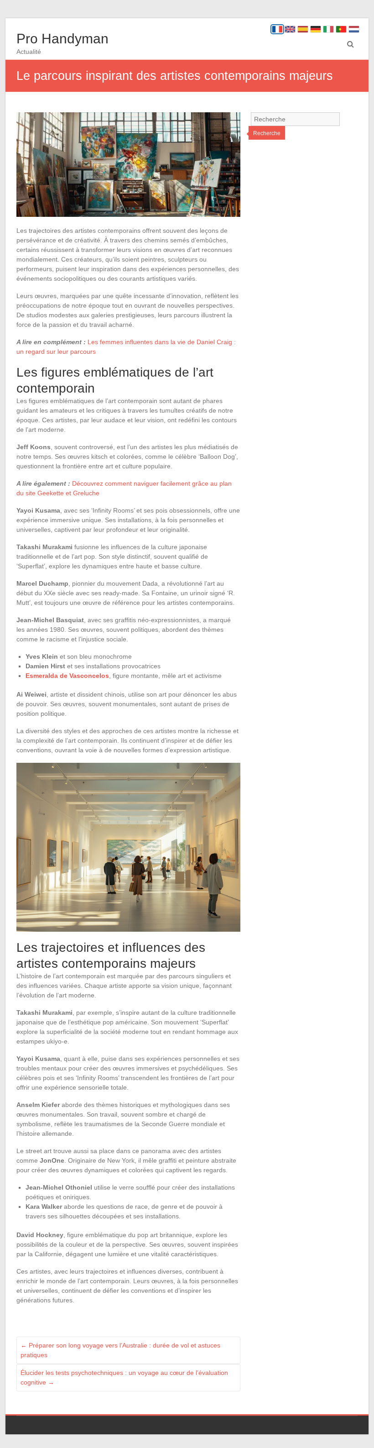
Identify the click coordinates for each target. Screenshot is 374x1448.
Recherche (266, 133)
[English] (290, 29)
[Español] (302, 29)
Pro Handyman (62, 38)
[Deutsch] (315, 29)
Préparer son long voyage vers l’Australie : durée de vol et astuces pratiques (120, 1350)
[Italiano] (328, 29)
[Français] (277, 29)
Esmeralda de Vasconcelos (67, 675)
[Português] (341, 29)
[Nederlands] (353, 29)
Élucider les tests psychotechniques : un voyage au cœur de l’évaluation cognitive (124, 1377)
